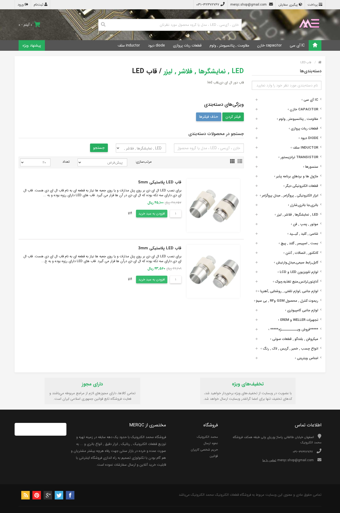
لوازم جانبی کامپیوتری (301, 310)
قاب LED (305, 62)
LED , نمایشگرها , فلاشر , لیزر (296, 214)
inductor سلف (129, 45)
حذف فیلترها (208, 117)
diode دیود (156, 45)
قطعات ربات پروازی (187, 45)
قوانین (214, 456)
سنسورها (310, 167)
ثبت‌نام (39, 4)
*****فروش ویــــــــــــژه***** (293, 329)
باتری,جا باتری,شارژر (303, 205)
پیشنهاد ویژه (32, 45)
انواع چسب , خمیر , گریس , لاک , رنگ (289, 348)
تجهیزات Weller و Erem (298, 320)
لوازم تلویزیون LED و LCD (298, 272)
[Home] (315, 45)
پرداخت (313, 4)
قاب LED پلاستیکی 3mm (159, 248)
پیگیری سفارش (288, 4)
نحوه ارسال (210, 443)
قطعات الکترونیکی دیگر (300, 186)
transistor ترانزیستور (298, 157)
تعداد (66, 162)
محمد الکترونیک (207, 436)
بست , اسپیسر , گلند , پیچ (298, 243)
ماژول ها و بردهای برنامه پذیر (296, 176)
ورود (21, 4)
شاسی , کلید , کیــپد (302, 234)
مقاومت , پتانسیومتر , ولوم (229, 45)
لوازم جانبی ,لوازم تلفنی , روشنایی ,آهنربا (288, 291)
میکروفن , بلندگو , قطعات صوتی (294, 339)
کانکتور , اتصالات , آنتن (300, 253)
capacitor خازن (269, 45)
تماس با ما (269, 460)
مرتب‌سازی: (143, 162)
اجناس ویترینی (306, 358)
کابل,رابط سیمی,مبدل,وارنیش (296, 262)
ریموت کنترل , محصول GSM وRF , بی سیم (286, 301)
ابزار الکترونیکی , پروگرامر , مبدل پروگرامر (289, 195)
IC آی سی (297, 45)
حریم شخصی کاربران (204, 449)
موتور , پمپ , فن (304, 224)
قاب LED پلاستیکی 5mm (159, 182)
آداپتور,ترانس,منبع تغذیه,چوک (295, 281)
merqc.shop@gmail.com (249, 4)
